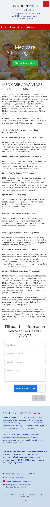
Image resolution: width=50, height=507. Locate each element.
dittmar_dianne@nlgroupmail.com (18, 481)
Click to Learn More (25, 63)
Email (32, 27)
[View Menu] (46, 4)
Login (25, 500)
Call (5, 27)
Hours (22, 27)
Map (13, 27)
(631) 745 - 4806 (17, 477)
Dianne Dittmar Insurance (25, 8)
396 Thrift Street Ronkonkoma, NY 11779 (20, 474)
